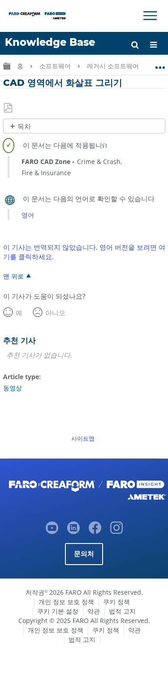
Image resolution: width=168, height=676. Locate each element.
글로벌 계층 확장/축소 (6, 65)
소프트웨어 (56, 66)
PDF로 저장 (9, 108)
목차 (24, 126)
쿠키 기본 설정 (57, 611)
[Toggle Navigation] (150, 16)
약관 (93, 611)
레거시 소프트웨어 (114, 66)
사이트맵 (83, 438)
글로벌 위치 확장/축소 (160, 64)
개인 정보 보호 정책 (66, 601)
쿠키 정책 (116, 601)
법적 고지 (122, 611)
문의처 (84, 553)
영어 (28, 215)
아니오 (55, 312)
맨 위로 (13, 276)
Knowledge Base (50, 42)
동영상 (12, 388)
